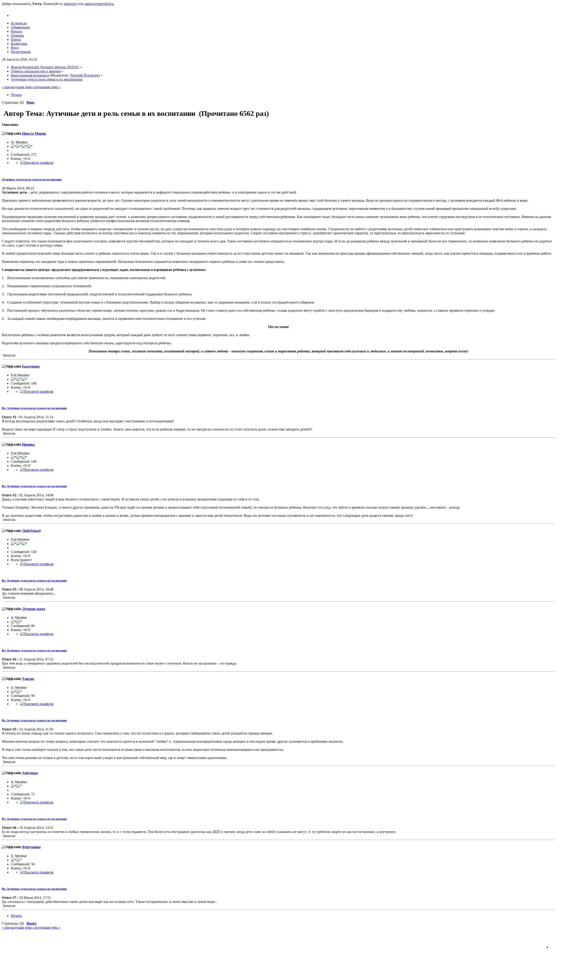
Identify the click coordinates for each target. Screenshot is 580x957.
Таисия (28, 679)
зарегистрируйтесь (99, 4)
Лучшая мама (33, 609)
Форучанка (31, 847)
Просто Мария (34, 133)
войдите (70, 4)
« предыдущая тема (17, 87)
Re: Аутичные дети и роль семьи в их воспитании (34, 408)
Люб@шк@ (31, 531)
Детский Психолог (84, 75)
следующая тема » (46, 87)
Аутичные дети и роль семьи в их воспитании (32, 179)
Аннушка (30, 773)
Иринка (28, 444)
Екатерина (31, 366)
